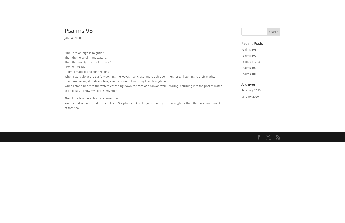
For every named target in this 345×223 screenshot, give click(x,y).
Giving (217, 8)
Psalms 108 (248, 49)
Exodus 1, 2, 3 (250, 62)
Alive (255, 8)
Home (201, 8)
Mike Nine (330, 8)
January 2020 (250, 96)
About (291, 8)
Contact (308, 8)
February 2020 (251, 90)
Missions (273, 8)
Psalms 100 (248, 68)
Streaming (237, 8)
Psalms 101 (248, 74)
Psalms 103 (248, 55)
